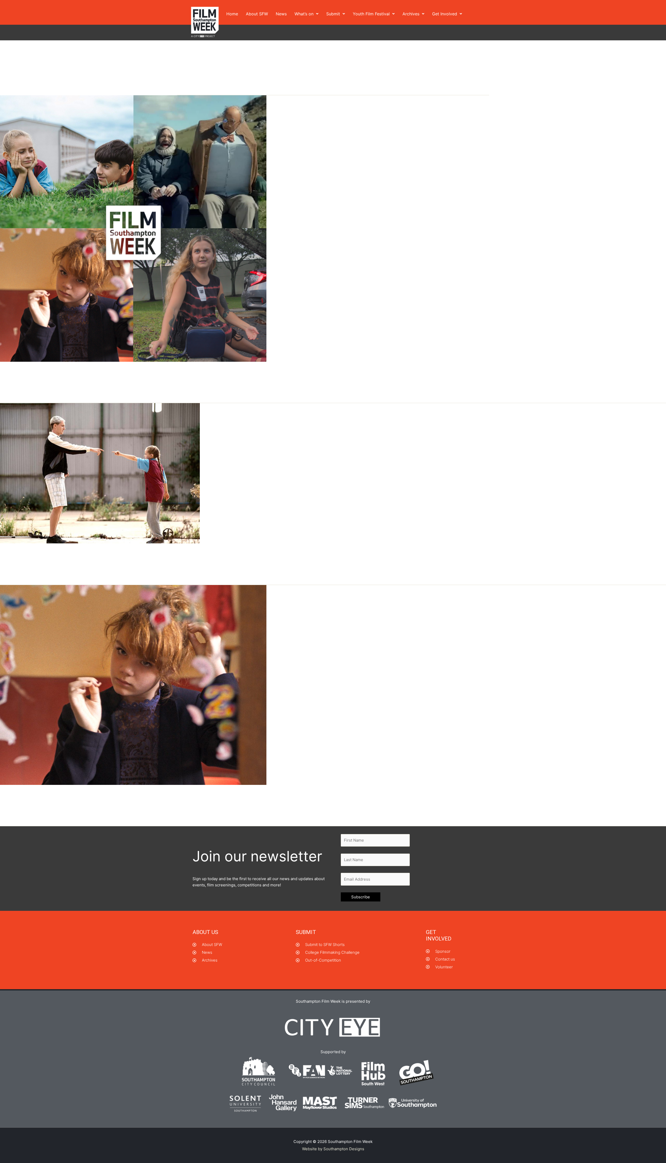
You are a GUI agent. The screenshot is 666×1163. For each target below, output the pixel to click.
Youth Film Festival (371, 13)
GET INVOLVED (438, 935)
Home (232, 13)
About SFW (257, 13)
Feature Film (59, 382)
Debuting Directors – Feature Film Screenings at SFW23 (106, 372)
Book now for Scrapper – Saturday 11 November (92, 554)
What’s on (303, 13)
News (281, 13)
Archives (410, 13)
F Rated (39, 382)
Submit (333, 13)
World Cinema (121, 805)
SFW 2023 (82, 382)
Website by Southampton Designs (333, 1148)
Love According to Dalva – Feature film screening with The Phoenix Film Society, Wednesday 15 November (199, 795)
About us (205, 932)
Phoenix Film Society (65, 805)
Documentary (17, 382)
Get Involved (444, 13)
